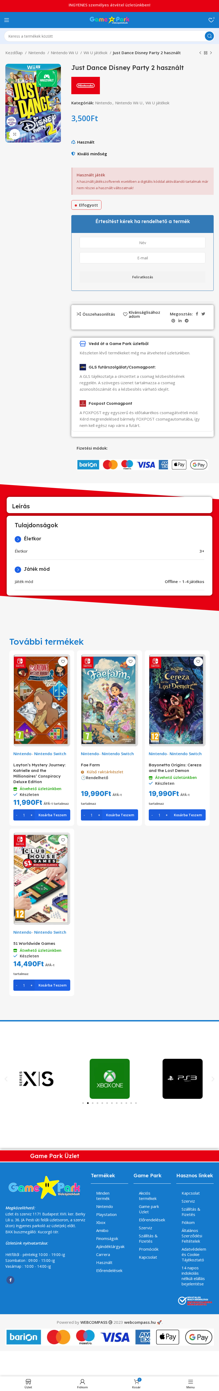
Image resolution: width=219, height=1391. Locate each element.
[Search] (209, 36)
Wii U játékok (96, 52)
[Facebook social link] (197, 313)
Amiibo (102, 1230)
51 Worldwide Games (34, 943)
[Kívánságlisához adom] (63, 661)
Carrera (103, 1254)
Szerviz (145, 1227)
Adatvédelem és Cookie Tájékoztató (194, 1254)
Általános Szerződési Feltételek (192, 1236)
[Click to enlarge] (14, 134)
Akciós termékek (148, 1195)
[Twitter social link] (203, 313)
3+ (202, 551)
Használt (86, 142)
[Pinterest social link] (173, 320)
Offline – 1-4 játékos (184, 581)
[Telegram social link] (186, 320)
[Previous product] (200, 53)
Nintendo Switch (50, 753)
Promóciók (148, 1249)
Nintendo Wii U (65, 52)
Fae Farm (90, 764)
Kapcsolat (148, 1257)
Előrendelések (109, 1270)
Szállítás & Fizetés (148, 1238)
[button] (6, 1079)
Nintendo (37, 52)
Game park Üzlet (149, 1209)
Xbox (100, 1222)
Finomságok (107, 1238)
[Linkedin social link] (180, 320)
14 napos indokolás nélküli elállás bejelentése (193, 1275)
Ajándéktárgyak (110, 1246)
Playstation (106, 1214)
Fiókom (188, 1222)
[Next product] (211, 53)
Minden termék (103, 1195)
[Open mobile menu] (6, 20)
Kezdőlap (14, 52)
